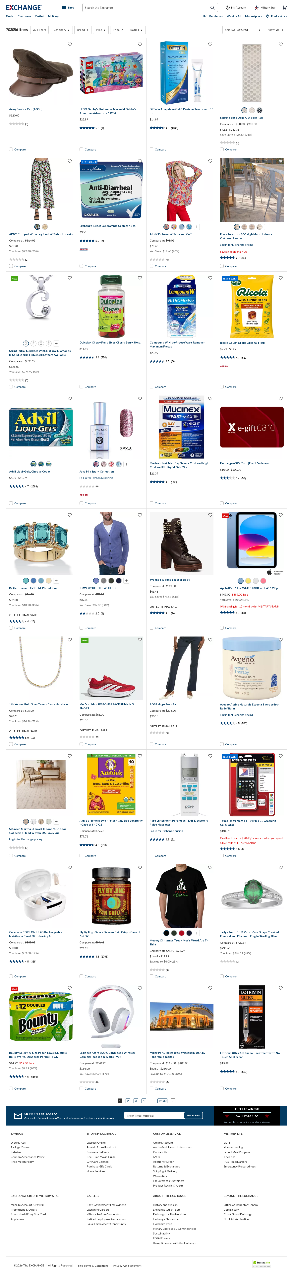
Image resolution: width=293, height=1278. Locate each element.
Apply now (17, 1219)
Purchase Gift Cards (99, 1166)
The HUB (229, 1157)
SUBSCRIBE (193, 1115)
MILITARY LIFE (233, 1133)
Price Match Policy (22, 1161)
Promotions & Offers (24, 1209)
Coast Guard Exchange (238, 1214)
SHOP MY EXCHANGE (101, 1133)
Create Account (163, 1142)
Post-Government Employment (106, 1204)
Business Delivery (98, 1152)
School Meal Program (237, 1152)
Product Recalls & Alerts (168, 1185)
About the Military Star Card (28, 1214)
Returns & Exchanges (166, 1166)
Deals (10, 16)
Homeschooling (233, 1147)
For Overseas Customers (168, 1180)
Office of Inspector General (241, 1204)
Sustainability (161, 1233)
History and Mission (165, 1204)
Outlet (39, 16)
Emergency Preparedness (240, 1166)
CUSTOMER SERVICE (167, 1133)
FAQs (156, 1157)
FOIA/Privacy (161, 1238)
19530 (162, 1100)
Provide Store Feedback (101, 1147)
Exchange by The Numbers (170, 1214)
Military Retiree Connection (104, 1214)
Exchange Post (162, 1224)
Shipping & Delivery (165, 1171)
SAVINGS (17, 1133)
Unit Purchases (213, 16)
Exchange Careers (98, 1209)
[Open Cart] (285, 8)
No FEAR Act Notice (236, 1219)
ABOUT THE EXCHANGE (169, 1195)
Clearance (24, 16)
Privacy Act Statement (127, 1265)
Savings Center (20, 1147)
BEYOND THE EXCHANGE (241, 1195)
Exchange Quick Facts (167, 1209)
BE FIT (228, 1142)
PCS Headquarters (235, 1161)
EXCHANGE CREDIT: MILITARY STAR (35, 1195)
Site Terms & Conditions (93, 1265)
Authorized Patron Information (172, 1147)
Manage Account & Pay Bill (27, 1204)
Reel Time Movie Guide (101, 1157)
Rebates (16, 1152)
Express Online (96, 1142)
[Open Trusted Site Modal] (261, 1264)
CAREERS (93, 1195)
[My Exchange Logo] (31, 7)
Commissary (231, 1209)
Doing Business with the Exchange (174, 1243)
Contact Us (160, 1152)
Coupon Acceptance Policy (27, 1157)
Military (53, 16)
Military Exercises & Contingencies (174, 1228)
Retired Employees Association (106, 1219)
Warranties (160, 1176)
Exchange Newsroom (166, 1219)
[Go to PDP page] (41, 73)
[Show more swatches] (197, 227)
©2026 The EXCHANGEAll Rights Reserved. (43, 1265)
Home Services (96, 1171)
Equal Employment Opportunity (106, 1224)
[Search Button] (212, 8)
